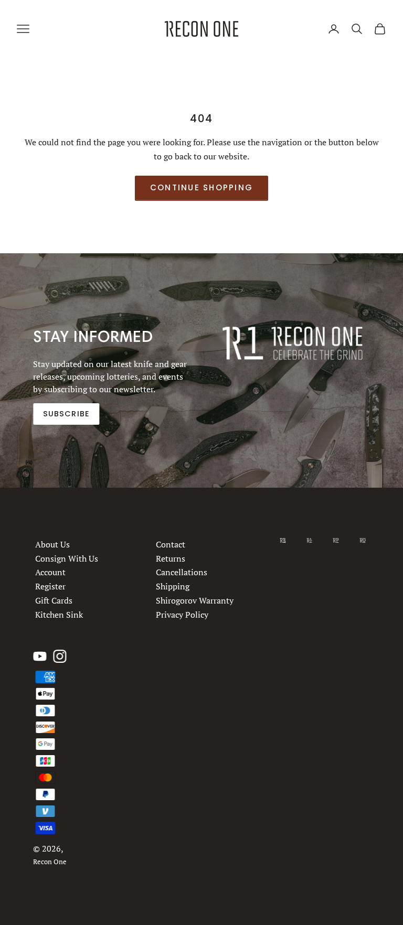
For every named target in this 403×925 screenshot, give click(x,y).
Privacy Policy (182, 614)
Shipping (173, 586)
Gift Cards (53, 600)
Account (50, 572)
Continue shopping (201, 187)
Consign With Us (66, 558)
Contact (171, 544)
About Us (52, 544)
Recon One (50, 861)
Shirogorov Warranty (195, 600)
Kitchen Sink (59, 614)
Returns (171, 558)
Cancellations (182, 572)
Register (50, 586)
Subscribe (66, 413)
